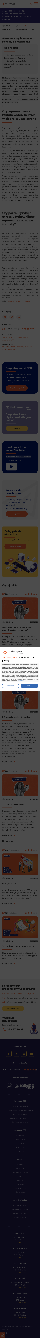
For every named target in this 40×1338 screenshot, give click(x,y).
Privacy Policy (25, 673)
